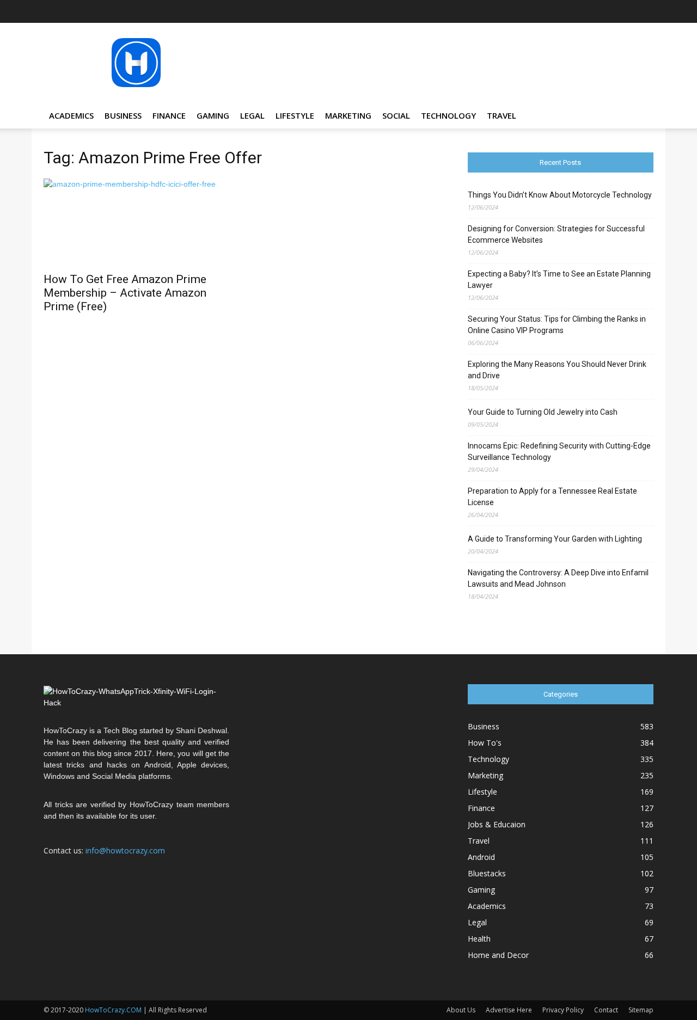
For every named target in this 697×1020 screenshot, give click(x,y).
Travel (501, 115)
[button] (640, 116)
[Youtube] (645, 11)
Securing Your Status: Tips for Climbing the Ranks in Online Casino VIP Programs (557, 325)
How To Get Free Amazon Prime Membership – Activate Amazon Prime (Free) (125, 293)
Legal (252, 115)
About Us (461, 1010)
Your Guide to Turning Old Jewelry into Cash (542, 412)
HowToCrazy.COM (113, 1010)
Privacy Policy (563, 1010)
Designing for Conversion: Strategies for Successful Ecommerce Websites (556, 234)
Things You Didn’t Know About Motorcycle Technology (560, 195)
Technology (448, 115)
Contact (606, 1010)
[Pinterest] (609, 11)
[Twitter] (627, 11)
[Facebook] (537, 11)
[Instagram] (573, 11)
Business (123, 115)
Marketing (348, 115)
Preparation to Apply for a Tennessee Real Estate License (552, 497)
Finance (169, 115)
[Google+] (555, 11)
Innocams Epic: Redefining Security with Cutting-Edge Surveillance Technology (559, 451)
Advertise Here (509, 1010)
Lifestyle (295, 115)
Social (396, 115)
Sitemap (640, 1010)
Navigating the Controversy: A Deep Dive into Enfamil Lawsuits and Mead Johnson (558, 578)
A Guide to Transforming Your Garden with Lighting (555, 538)
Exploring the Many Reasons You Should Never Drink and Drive (557, 370)
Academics (71, 115)
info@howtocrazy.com (125, 850)
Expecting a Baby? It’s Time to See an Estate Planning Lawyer (559, 279)
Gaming (213, 115)
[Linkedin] (591, 11)
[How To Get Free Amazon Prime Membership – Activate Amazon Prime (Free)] (136, 222)
